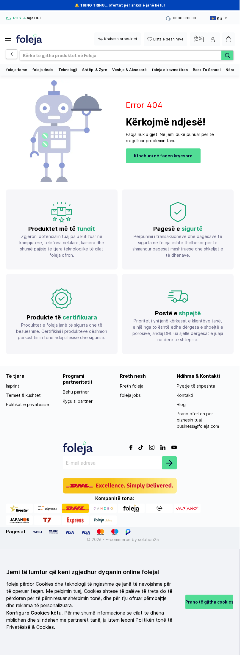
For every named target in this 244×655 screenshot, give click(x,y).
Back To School (206, 70)
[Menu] (10, 37)
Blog (181, 404)
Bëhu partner (76, 391)
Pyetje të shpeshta (196, 385)
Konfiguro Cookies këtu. (34, 612)
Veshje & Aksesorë (129, 70)
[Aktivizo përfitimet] (199, 39)
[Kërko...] (227, 55)
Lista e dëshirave (168, 39)
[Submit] (169, 462)
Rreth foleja (131, 385)
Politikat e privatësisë (27, 404)
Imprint (12, 385)
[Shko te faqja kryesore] (29, 39)
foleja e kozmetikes (170, 70)
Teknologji (67, 70)
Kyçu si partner (78, 401)
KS (219, 18)
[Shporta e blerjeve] (228, 39)
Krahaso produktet (120, 39)
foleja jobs (130, 395)
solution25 (148, 539)
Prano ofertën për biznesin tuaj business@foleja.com (198, 420)
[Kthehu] (11, 54)
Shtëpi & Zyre (94, 70)
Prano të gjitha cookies (209, 601)
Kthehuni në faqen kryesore (163, 155)
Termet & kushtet (23, 395)
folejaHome (16, 70)
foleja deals (42, 70)
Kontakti (185, 395)
